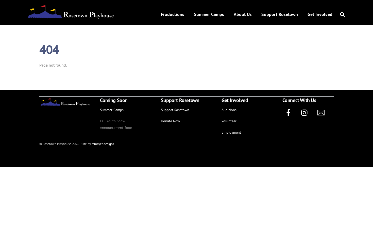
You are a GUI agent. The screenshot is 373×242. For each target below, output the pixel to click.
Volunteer (229, 120)
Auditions (229, 109)
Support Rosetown (279, 14)
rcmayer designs (103, 144)
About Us (243, 14)
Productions (172, 14)
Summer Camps (209, 14)
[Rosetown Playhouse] (70, 17)
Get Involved (320, 14)
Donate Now (170, 120)
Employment (231, 132)
